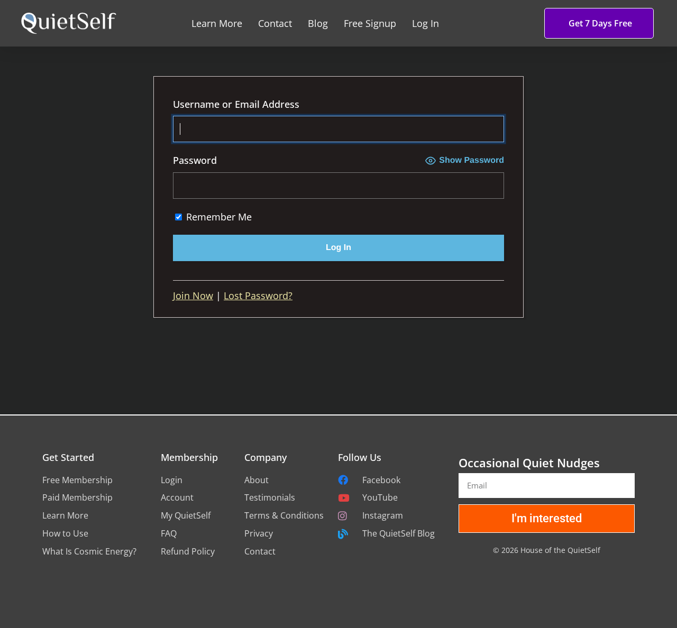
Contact (275, 23)
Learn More (216, 23)
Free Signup (370, 23)
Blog (318, 23)
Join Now (193, 295)
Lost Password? (258, 295)
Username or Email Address (236, 104)
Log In (425, 23)
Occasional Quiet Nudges (529, 462)
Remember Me (218, 216)
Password (195, 160)
